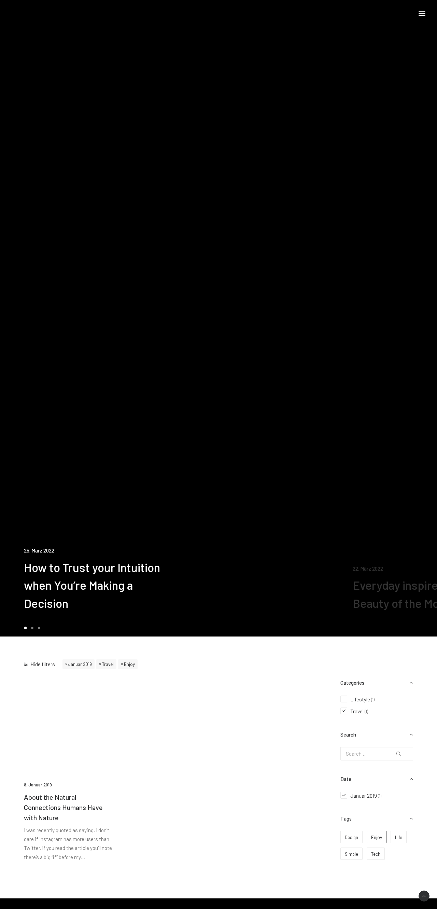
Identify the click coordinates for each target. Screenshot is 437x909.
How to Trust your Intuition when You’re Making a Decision (92, 585)
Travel (108, 664)
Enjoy (129, 664)
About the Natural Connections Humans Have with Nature (63, 807)
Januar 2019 (80, 664)
